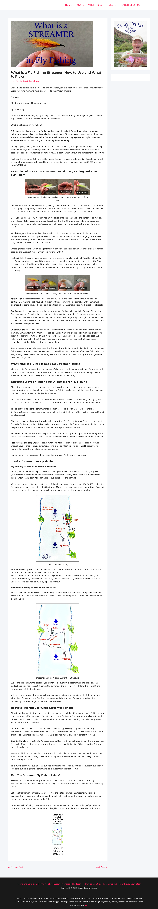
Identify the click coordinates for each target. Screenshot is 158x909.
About (57, 884)
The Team (76, 884)
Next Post (101, 867)
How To (14, 81)
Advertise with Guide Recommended (100, 884)
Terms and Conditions (27, 884)
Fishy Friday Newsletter (130, 884)
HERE (86, 905)
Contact (66, 884)
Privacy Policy (46, 884)
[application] (104, 5)
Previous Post (15, 867)
